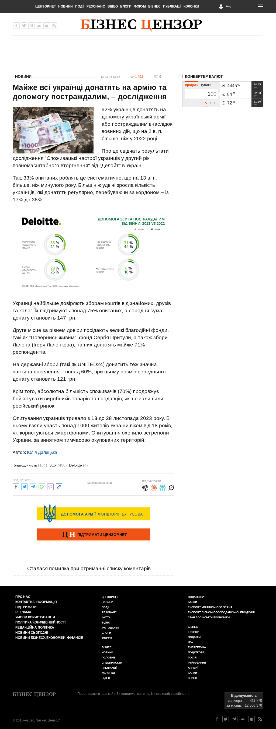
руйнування (197, 662)
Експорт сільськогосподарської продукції (221, 612)
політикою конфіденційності (167, 694)
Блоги (126, 6)
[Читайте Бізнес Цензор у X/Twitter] (225, 719)
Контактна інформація (36, 602)
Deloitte (78, 465)
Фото (106, 617)
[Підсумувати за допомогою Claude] (154, 487)
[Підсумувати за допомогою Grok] (171, 487)
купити (206, 85)
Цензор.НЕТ (45, 6)
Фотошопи (110, 627)
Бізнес (154, 6)
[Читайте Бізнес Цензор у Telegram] (234, 719)
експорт (194, 631)
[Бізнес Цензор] (141, 25)
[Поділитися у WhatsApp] (42, 486)
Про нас (22, 597)
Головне (108, 657)
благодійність (30, 465)
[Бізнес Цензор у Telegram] (31, 25)
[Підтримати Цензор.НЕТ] (93, 535)
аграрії (193, 667)
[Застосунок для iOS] (46, 25)
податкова (196, 652)
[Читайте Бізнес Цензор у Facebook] (217, 719)
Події (79, 6)
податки (194, 637)
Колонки (191, 6)
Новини (65, 6)
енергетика (197, 647)
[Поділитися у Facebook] (16, 486)
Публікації (172, 6)
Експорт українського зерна (210, 607)
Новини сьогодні (31, 633)
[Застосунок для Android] (39, 25)
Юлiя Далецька (42, 452)
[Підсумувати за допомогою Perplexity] (162, 487)
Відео (113, 6)
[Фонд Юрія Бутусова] (93, 513)
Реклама (23, 612)
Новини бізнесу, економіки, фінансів (49, 638)
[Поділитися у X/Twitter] (24, 486)
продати (191, 85)
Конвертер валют (204, 76)
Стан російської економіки (209, 617)
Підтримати (26, 607)
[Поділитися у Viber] (50, 486)
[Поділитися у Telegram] (33, 486)
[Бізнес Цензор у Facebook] (16, 25)
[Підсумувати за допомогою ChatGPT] (145, 487)
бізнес (193, 626)
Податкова (196, 596)
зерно (192, 678)
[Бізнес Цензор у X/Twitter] (24, 25)
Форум (140, 6)
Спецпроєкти (112, 662)
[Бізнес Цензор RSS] (54, 25)
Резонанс (96, 6)
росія (192, 657)
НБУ (190, 642)
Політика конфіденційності (40, 622)
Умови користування (35, 617)
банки (192, 602)
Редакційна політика (34, 627)
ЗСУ (58, 465)
